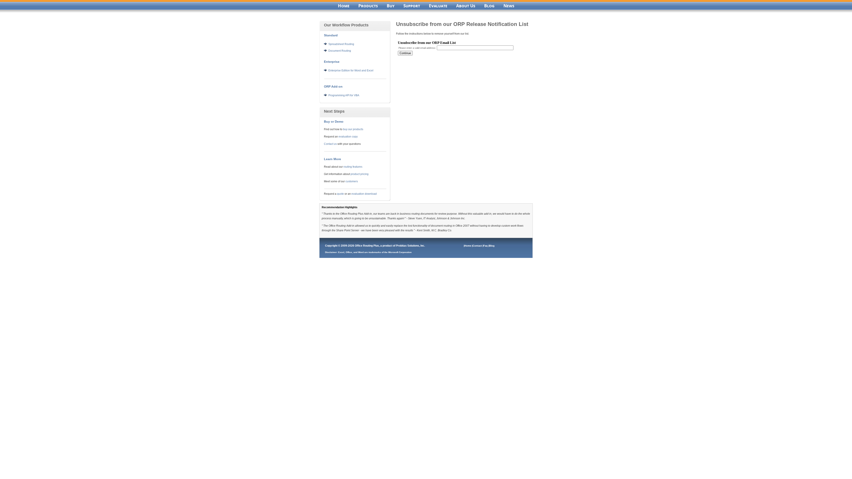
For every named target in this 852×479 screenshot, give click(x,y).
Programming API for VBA (343, 95)
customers (351, 181)
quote (340, 193)
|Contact (477, 245)
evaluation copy (348, 136)
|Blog (491, 245)
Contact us (330, 143)
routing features (352, 166)
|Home (468, 245)
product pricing (360, 174)
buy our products (353, 129)
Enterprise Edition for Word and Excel (350, 70)
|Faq (485, 245)
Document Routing (339, 50)
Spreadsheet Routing (341, 44)
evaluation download (364, 193)
